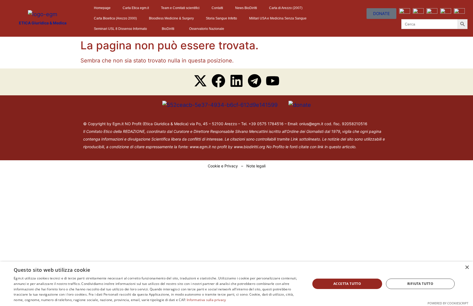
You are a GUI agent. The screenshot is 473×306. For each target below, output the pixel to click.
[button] (122, 29)
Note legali (256, 166)
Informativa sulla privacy (206, 300)
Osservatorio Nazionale (206, 29)
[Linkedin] (236, 81)
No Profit (274, 146)
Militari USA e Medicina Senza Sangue (278, 18)
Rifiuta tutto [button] (420, 283)
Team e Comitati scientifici (180, 8)
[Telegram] (254, 81)
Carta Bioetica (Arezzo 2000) (115, 18)
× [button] (467, 267)
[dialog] (236, 284)
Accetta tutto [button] (347, 283)
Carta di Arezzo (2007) (285, 8)
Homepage (102, 8)
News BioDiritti (246, 8)
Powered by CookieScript (448, 303)
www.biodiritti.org (250, 146)
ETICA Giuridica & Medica (43, 23)
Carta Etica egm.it (136, 8)
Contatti (217, 8)
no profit (219, 146)
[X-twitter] (200, 81)
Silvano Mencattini (251, 131)
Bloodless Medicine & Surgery (171, 18)
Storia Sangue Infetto (221, 18)
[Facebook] (218, 81)
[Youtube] (272, 81)
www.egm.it (200, 146)
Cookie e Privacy (223, 166)
